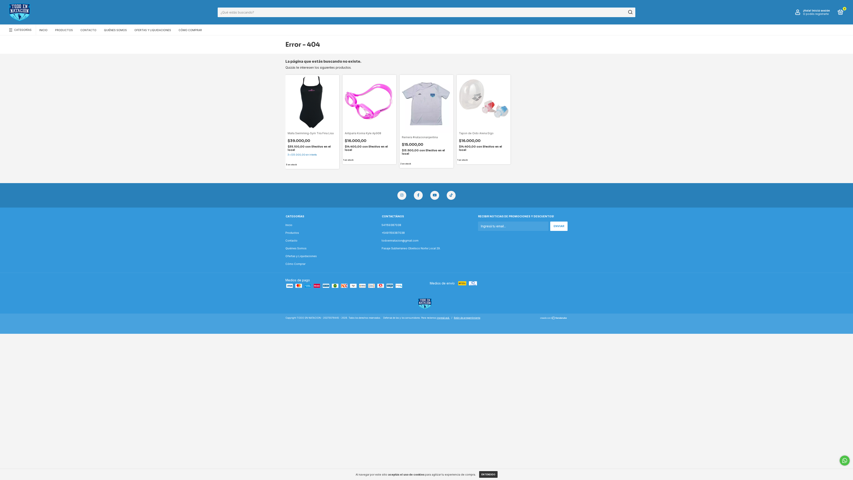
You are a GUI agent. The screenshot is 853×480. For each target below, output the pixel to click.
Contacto (88, 30)
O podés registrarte (816, 14)
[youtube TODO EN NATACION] (434, 195)
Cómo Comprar (190, 30)
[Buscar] (630, 12)
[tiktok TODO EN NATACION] (451, 195)
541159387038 (391, 225)
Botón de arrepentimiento (467, 317)
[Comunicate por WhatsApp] (845, 461)
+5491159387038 (393, 232)
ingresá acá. (443, 317)
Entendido (488, 474)
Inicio (43, 30)
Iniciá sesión (821, 10)
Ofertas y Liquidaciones (152, 30)
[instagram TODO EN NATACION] (401, 195)
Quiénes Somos (115, 30)
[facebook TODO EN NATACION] (418, 195)
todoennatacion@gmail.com (400, 240)
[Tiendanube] (554, 318)
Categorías (23, 30)
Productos (64, 30)
